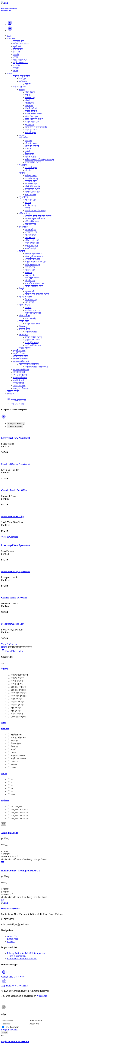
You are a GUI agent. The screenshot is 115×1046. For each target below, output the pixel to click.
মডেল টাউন (29, 154)
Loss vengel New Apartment (15, 438)
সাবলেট (16, 54)
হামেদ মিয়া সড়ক (31, 116)
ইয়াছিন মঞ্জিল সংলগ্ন (33, 162)
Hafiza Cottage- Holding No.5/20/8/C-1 (20, 870)
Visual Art (42, 996)
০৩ (12, 785)
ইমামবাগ (28, 307)
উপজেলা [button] (4, 668)
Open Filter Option (14, 651)
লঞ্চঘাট (27, 208)
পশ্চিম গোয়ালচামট (31, 240)
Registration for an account (15, 1041)
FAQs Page (12, 939)
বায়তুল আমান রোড (32, 121)
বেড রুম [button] (4, 773)
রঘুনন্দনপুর (22, 135)
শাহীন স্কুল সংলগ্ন (32, 264)
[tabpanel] (57, 484)
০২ (12, 782)
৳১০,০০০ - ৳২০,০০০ (19, 809)
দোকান (15, 57)
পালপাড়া (28, 170)
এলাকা (9, 73)
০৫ (12, 791)
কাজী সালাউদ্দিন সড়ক (33, 345)
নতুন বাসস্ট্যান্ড (30, 229)
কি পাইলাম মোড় (31, 299)
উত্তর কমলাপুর (31, 111)
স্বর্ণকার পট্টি (29, 291)
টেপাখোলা (28, 140)
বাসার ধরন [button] (5, 728)
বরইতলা (28, 202)
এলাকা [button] (3, 722)
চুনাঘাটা (28, 151)
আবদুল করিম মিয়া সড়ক (34, 286)
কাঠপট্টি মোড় (30, 267)
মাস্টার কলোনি (30, 156)
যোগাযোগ (11, 393)
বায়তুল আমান (24, 321)
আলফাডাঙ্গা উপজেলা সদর (28, 364)
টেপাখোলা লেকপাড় (32, 146)
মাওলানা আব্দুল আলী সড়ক (35, 218)
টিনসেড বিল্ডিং (18, 49)
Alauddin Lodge (9, 833)
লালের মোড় (29, 103)
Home (4, 647)
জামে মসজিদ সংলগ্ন (33, 313)
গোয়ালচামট (23, 226)
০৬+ (13, 794)
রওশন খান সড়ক (31, 183)
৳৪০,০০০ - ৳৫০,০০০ (19, 818)
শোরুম (15, 70)
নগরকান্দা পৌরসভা (20, 377)
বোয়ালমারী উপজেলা (20, 356)
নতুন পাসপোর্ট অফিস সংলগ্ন (36, 127)
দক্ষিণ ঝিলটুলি (24, 304)
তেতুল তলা (29, 105)
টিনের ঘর (16, 51)
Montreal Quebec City (12, 516)
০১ (12, 779)
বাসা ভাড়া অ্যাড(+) (18, 404)
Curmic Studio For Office (14, 490)
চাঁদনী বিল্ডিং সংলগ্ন (32, 186)
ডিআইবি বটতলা (31, 108)
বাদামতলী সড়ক (31, 181)
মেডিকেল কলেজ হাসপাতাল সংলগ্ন (38, 216)
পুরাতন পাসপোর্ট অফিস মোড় (35, 261)
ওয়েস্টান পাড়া (30, 248)
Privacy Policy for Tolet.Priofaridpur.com (26, 953)
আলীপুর (22, 173)
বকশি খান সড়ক (31, 129)
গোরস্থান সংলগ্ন (31, 178)
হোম (8, 35)
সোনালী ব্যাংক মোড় (32, 259)
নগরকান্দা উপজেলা (20, 374)
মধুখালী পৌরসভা (19, 353)
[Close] (3, 418)
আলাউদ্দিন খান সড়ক (32, 191)
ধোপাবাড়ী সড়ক (31, 167)
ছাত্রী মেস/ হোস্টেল (20, 62)
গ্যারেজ (16, 68)
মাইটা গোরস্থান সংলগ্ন (34, 119)
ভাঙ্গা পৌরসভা (18, 383)
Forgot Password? (9, 1029)
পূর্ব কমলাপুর (29, 124)
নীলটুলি (21, 288)
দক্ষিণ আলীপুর (24, 315)
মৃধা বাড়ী (28, 94)
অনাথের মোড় (30, 97)
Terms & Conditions (16, 956)
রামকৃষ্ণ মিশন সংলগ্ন (33, 339)
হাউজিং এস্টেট (30, 234)
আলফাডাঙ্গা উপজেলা (21, 361)
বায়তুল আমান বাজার (32, 323)
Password (34, 1023)
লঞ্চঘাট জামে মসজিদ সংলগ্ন (35, 210)
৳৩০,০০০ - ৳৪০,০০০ (19, 815)
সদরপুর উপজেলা (19, 385)
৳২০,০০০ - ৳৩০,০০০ (19, 812)
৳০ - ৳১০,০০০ (16, 806)
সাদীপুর (27, 84)
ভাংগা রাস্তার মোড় (32, 243)
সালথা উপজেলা (19, 372)
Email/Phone (35, 1020)
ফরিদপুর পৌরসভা (19, 86)
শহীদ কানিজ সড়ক (32, 221)
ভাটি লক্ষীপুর (23, 138)
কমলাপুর (22, 89)
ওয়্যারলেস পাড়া (31, 232)
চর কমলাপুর (23, 334)
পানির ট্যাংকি (30, 92)
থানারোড (28, 272)
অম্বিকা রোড (30, 275)
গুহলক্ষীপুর (23, 164)
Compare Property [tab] (16, 423)
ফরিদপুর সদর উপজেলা (21, 76)
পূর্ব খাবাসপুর (23, 197)
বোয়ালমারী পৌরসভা (20, 358)
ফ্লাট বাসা (17, 46)
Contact (11, 941)
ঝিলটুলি (22, 251)
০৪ (12, 788)
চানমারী (28, 100)
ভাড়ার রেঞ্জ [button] (5, 800)
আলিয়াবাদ (23, 81)
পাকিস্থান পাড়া (31, 175)
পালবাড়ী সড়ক (30, 132)
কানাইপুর (22, 78)
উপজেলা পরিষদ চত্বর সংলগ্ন (36, 366)
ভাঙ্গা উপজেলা (18, 380)
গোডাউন (16, 65)
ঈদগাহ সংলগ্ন (30, 205)
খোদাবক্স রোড (30, 237)
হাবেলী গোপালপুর (25, 296)
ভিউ (3, 824)
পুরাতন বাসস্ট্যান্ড (31, 245)
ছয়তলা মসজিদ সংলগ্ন (33, 113)
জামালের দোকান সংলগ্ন (34, 310)
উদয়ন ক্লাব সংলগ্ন (32, 189)
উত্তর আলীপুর (24, 348)
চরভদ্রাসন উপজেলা (20, 388)
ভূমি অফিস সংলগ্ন (32, 278)
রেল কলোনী (29, 302)
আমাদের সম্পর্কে (13, 391)
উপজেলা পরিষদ (31, 331)
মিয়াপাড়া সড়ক (30, 224)
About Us (11, 936)
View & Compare (9, 536)
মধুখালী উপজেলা (19, 350)
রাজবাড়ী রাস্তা (24, 329)
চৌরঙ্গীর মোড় (30, 280)
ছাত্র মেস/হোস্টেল (20, 59)
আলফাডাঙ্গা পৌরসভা (21, 369)
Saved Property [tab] (15, 427)
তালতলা (28, 148)
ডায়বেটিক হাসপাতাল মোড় (34, 283)
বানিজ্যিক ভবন (18, 41)
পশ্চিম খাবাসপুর (24, 213)
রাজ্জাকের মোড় (30, 194)
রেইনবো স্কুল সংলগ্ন (33, 253)
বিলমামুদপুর (23, 326)
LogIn (4, 1032)
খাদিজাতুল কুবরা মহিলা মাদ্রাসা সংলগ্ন (39, 159)
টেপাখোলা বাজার (31, 143)
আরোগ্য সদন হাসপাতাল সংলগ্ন (37, 294)
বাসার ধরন (11, 38)
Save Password (12, 1027)
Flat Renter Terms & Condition (22, 958)
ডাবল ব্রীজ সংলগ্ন (32, 342)
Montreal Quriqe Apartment (15, 464)
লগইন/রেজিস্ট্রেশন (18, 400)
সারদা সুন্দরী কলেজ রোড (34, 256)
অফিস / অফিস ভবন (20, 43)
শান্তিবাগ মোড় (30, 199)
